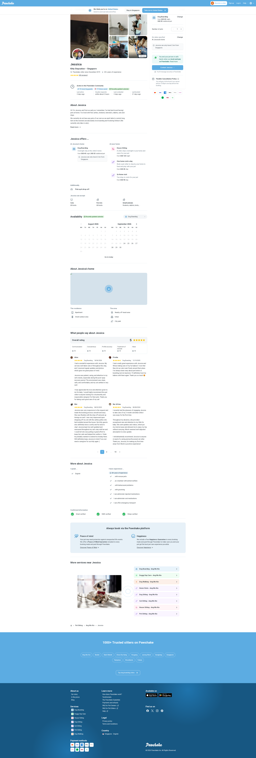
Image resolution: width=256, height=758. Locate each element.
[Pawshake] (8, 3)
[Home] (71, 625)
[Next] (120, 452)
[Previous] (98, 452)
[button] (167, 59)
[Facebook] (148, 711)
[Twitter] (152, 711)
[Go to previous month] (81, 224)
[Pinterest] (162, 711)
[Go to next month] (136, 224)
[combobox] (135, 217)
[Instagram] (157, 711)
